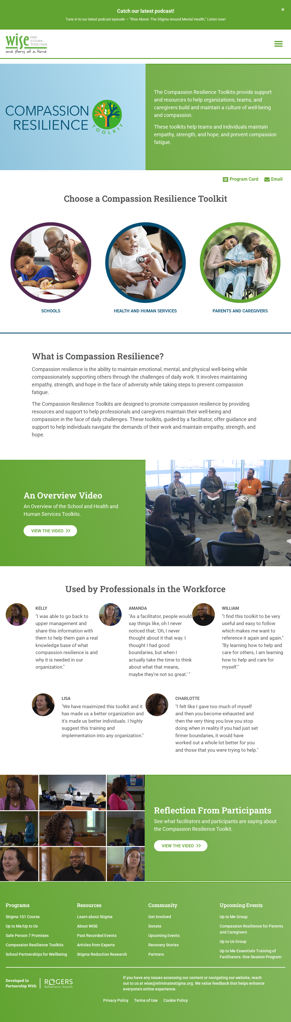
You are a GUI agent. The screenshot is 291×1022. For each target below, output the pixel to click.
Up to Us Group (233, 941)
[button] (278, 44)
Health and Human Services (145, 311)
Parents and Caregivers (240, 311)
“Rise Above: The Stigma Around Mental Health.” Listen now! (177, 19)
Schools (50, 311)
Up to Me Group (234, 916)
